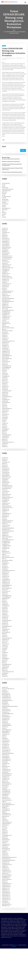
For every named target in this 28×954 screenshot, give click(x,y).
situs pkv (4, 184)
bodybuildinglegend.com (7, 355)
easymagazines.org (6, 844)
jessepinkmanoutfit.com (7, 725)
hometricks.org (5, 847)
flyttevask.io (4, 431)
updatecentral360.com (6, 823)
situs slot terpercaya (5, 921)
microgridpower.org (6, 850)
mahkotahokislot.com (6, 798)
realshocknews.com (6, 810)
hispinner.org (4, 294)
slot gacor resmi (19, 921)
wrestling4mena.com (6, 311)
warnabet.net (4, 426)
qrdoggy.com (4, 807)
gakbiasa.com (4, 439)
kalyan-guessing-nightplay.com (8, 298)
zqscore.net (4, 826)
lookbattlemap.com (6, 732)
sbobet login (3, 935)
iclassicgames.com (5, 744)
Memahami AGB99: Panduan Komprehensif (11, 158)
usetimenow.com (5, 302)
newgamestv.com (5, 776)
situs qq (3, 195)
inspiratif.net (4, 231)
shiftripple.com (5, 866)
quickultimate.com (5, 861)
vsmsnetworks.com (6, 232)
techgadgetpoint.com (6, 789)
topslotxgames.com (6, 269)
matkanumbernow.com (6, 264)
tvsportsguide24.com (6, 791)
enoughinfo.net (5, 423)
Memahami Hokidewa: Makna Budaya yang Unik (12, 172)
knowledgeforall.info (6, 313)
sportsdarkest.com (5, 763)
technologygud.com (6, 808)
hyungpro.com (5, 767)
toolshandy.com (5, 343)
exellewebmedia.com (6, 716)
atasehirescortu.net (6, 782)
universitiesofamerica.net (7, 257)
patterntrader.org (5, 816)
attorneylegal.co (5, 786)
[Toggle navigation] (25, 2)
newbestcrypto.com (6, 741)
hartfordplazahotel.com (6, 434)
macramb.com (5, 336)
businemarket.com (5, 756)
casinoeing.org (5, 417)
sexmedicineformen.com (7, 864)
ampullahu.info (5, 387)
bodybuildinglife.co (6, 806)
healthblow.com (5, 304)
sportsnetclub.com (5, 740)
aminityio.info (4, 383)
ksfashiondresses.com (6, 814)
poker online (4, 192)
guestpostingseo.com (6, 694)
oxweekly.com (5, 339)
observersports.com (6, 748)
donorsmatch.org (5, 414)
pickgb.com (4, 811)
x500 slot (12, 925)
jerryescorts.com (5, 785)
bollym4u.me (4, 427)
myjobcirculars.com (6, 266)
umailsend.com (5, 726)
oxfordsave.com (5, 742)
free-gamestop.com (6, 718)
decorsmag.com (5, 254)
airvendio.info (5, 377)
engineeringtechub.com (6, 784)
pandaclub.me (5, 430)
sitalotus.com (4, 819)
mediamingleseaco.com (6, 365)
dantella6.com (5, 272)
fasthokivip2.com (5, 747)
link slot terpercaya (6, 183)
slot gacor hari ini (10, 922)
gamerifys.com (5, 229)
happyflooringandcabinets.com (8, 804)
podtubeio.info (5, 401)
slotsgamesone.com (6, 273)
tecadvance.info (5, 382)
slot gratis (4, 205)
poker (3, 211)
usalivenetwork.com (6, 709)
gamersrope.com (5, 715)
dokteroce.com (5, 360)
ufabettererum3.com (6, 885)
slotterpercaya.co (5, 867)
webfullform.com (5, 251)
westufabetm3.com (6, 902)
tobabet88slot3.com (6, 877)
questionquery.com (6, 354)
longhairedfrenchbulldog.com (8, 753)
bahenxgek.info (5, 703)
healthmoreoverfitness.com (7, 267)
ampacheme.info (5, 386)
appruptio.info (5, 446)
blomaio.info (4, 398)
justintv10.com (5, 363)
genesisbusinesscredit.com (7, 330)
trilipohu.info (4, 445)
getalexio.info (4, 833)
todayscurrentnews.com (7, 879)
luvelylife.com (4, 335)
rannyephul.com (5, 348)
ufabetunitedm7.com (6, 894)
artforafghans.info (5, 376)
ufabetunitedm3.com (6, 892)
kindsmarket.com (5, 333)
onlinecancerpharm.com (7, 800)
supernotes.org (5, 820)
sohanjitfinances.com (6, 870)
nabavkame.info (5, 437)
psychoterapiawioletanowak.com (8, 860)
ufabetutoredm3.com (6, 896)
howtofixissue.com (5, 248)
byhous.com (4, 433)
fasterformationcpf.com (6, 729)
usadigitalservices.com (6, 316)
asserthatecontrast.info (6, 390)
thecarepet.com (5, 691)
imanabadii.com (5, 443)
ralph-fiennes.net (5, 326)
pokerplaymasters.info (6, 697)
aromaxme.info (5, 389)
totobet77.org (4, 882)
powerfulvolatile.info (6, 402)
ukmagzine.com (5, 721)
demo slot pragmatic (23, 924)
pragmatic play (9, 924)
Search (4, 146)
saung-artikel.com (5, 745)
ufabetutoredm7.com (6, 898)
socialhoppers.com (6, 317)
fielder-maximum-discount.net (8, 327)
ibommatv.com (5, 235)
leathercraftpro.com (6, 848)
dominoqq (4, 212)
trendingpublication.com (7, 883)
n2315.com (4, 320)
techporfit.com (5, 236)
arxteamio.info (5, 832)
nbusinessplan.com (6, 239)
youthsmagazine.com (6, 760)
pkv (13, 918)
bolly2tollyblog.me (5, 429)
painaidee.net (5, 762)
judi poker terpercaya (6, 190)
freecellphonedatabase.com (7, 713)
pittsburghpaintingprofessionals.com (9, 857)
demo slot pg (4, 209)
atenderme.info (5, 392)
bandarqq (4, 193)
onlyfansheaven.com (6, 323)
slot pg (22, 922)
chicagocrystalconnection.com (8, 442)
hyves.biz (4, 421)
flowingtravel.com (5, 280)
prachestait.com (5, 374)
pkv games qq (16, 931)
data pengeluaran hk (6, 208)
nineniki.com (4, 282)
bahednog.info (5, 701)
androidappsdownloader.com (8, 301)
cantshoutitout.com (6, 242)
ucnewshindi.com (5, 712)
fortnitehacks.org (5, 409)
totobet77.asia (5, 880)
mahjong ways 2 (4, 927)
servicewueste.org (5, 261)
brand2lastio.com (5, 314)
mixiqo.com (4, 851)
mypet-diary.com (5, 338)
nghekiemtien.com (5, 368)
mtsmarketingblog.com (6, 367)
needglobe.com (5, 852)
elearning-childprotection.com (8, 310)
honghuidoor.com (5, 279)
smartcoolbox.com (5, 869)
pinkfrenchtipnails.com (6, 775)
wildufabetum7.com (6, 905)
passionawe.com (5, 855)
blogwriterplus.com (6, 693)
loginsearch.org (5, 411)
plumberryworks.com (6, 858)
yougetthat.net (5, 738)
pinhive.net (4, 424)
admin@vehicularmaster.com (9, 58)
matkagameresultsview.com (7, 291)
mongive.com (4, 289)
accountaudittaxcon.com (7, 835)
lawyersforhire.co (5, 754)
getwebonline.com (5, 322)
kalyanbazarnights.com (6, 276)
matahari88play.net (6, 757)
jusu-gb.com (4, 690)
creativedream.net (5, 319)
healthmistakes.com (6, 813)
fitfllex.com (4, 329)
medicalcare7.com (5, 285)
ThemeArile (14, 946)
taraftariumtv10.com (6, 352)
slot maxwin (15, 924)
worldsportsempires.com (7, 822)
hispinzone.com (5, 275)
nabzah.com (4, 288)
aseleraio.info (5, 828)
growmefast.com (5, 797)
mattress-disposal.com (6, 803)
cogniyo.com (4, 842)
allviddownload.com (6, 253)
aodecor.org (4, 412)
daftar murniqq (8, 928)
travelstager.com (5, 345)
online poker (17, 930)
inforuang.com (5, 332)
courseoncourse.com (6, 699)
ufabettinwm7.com (5, 889)
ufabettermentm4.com (6, 886)
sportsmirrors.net (5, 779)
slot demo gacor (5, 187)
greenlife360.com (5, 241)
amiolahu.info (4, 385)
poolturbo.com (5, 373)
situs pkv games (5, 199)
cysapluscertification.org (7, 408)
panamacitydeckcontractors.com (8, 341)
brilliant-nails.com (5, 357)
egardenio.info (5, 830)
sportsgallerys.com (6, 778)
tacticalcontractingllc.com (7, 874)
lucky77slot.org (5, 795)
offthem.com (4, 234)
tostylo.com (4, 737)
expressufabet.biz (5, 244)
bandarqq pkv (12, 921)
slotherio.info (4, 407)
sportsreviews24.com (6, 792)
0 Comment (4, 59)
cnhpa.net (4, 817)
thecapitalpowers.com (6, 876)
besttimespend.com (6, 839)
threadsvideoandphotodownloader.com (10, 706)
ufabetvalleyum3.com (6, 899)
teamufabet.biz (5, 250)
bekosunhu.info (5, 395)
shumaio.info (4, 405)
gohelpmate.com (5, 305)
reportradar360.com (6, 349)
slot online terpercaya (6, 196)
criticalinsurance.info (6, 295)
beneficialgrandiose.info (7, 396)
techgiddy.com (5, 707)
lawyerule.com (5, 364)
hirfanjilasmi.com (5, 845)
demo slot (4, 206)
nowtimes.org (4, 415)
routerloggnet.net (5, 270)
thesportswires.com (6, 766)
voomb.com (4, 788)
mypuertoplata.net (5, 245)
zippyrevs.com (5, 263)
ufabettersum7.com (6, 888)
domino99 (4, 197)
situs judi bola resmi (15, 935)
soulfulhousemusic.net (6, 871)
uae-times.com (5, 228)
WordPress (16, 945)
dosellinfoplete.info (6, 399)
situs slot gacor (17, 922)
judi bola (8, 935)
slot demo (24, 925)
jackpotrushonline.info (6, 710)
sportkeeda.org (5, 838)
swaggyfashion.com (6, 351)
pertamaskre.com (5, 704)
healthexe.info (5, 379)
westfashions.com (5, 342)
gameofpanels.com (6, 300)
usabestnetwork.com (6, 723)
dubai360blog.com (5, 794)
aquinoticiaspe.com (6, 751)
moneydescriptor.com (6, 759)
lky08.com (4, 324)
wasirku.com (4, 370)
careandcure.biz (5, 841)
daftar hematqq (15, 928)
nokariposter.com (5, 297)
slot (3, 139)
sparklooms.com (5, 873)
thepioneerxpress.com (6, 247)
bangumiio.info (5, 393)
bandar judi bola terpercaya (7, 189)
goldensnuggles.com (6, 731)
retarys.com (4, 728)
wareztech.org (5, 722)
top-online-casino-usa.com (7, 277)
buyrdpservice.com (6, 734)
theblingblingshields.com (7, 773)
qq (13, 933)
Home (14, 30)
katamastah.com (5, 825)
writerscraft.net (5, 308)
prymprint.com (5, 836)
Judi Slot (3, 45)
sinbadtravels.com (5, 719)
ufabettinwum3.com (6, 891)
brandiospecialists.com (6, 283)
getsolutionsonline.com (6, 292)
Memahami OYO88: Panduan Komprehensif (11, 161)
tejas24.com (4, 371)
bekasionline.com (5, 238)
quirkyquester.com (5, 863)
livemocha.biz (4, 418)
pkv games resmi (5, 200)
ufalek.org (4, 801)
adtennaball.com (5, 286)
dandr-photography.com (7, 358)
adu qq (3, 186)
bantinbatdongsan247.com (7, 700)
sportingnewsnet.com (6, 769)
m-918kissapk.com (5, 436)
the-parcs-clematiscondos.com (8, 688)
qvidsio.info (4, 404)
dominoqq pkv (20, 918)
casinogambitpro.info (6, 696)
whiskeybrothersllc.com (6, 904)
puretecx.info (4, 380)
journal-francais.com (6, 361)
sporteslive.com (5, 772)
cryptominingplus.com (6, 750)
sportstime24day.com (6, 770)
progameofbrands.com (6, 258)
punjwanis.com (5, 687)
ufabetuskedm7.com (6, 895)
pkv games (4, 214)
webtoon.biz (4, 765)
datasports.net (5, 781)
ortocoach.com (5, 854)
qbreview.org (4, 260)
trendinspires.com (5, 346)
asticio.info (4, 829)
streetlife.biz (4, 420)
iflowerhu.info (5, 440)
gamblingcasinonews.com (7, 256)
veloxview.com (5, 901)
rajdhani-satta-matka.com (7, 307)
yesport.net (4, 735)
